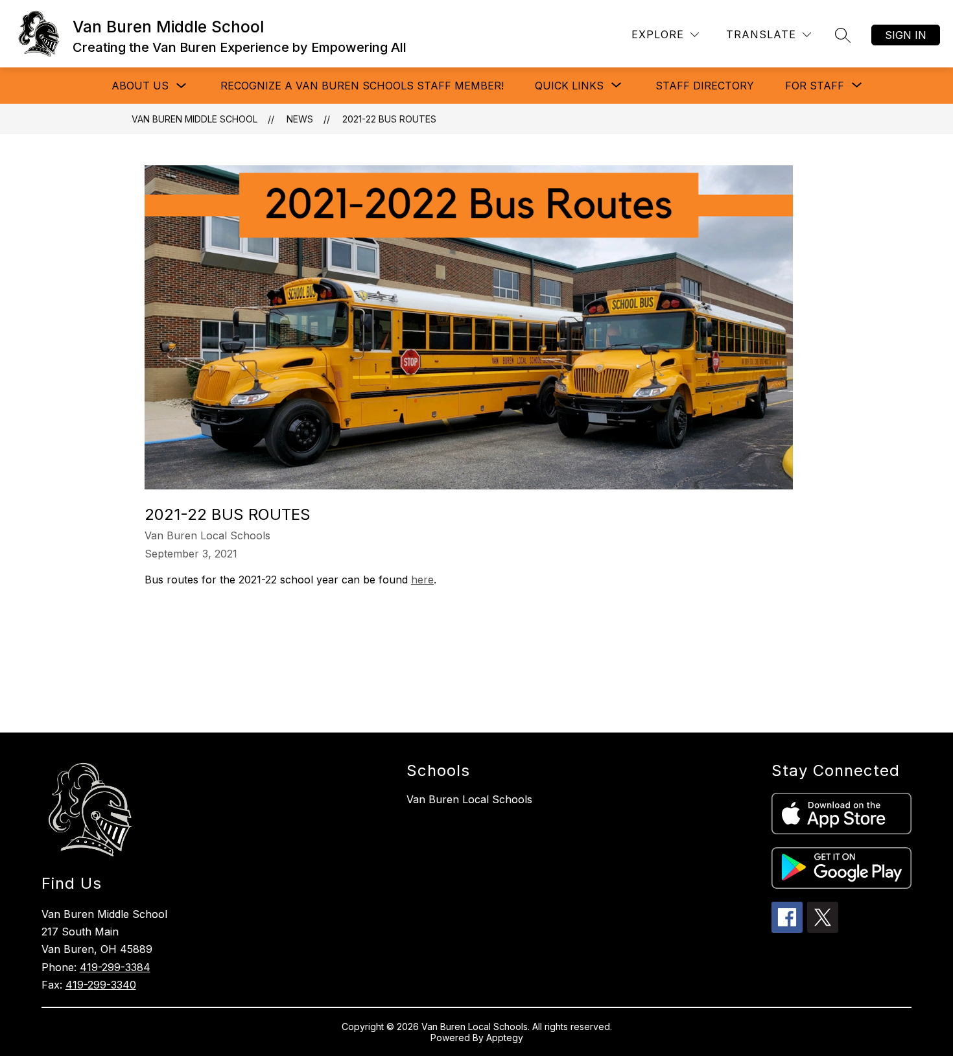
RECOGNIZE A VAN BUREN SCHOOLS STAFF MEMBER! (362, 85)
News (300, 118)
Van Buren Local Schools (469, 799)
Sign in (905, 35)
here (422, 579)
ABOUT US (140, 85)
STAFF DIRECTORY (704, 85)
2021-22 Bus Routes (389, 118)
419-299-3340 (100, 984)
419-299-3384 (115, 967)
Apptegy (504, 1037)
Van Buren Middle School (194, 118)
